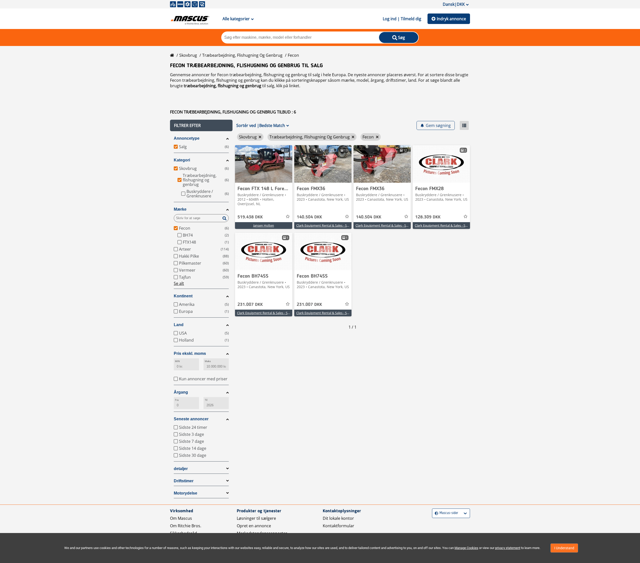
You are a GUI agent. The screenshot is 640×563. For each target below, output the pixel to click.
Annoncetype (187, 138)
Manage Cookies (466, 548)
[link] (263, 164)
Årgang (181, 392)
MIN (177, 361)
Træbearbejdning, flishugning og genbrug (242, 55)
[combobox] (435, 513)
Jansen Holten (263, 225)
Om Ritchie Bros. (185, 526)
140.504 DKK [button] (309, 217)
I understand (564, 548)
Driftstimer (184, 481)
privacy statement (507, 548)
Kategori (182, 160)
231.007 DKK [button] (250, 304)
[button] (201, 125)
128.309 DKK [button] (427, 217)
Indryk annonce (451, 18)
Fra (176, 400)
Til (206, 400)
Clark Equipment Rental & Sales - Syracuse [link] (327, 225)
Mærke (180, 209)
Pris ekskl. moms (190, 353)
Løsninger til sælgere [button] (256, 518)
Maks (208, 361)
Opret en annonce (254, 526)
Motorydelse (185, 493)
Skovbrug (188, 55)
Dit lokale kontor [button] (338, 518)
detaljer (181, 469)
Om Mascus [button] (181, 518)
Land (179, 325)
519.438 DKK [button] (250, 217)
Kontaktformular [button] (338, 526)
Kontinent (183, 296)
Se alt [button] (179, 283)
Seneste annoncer (191, 419)
